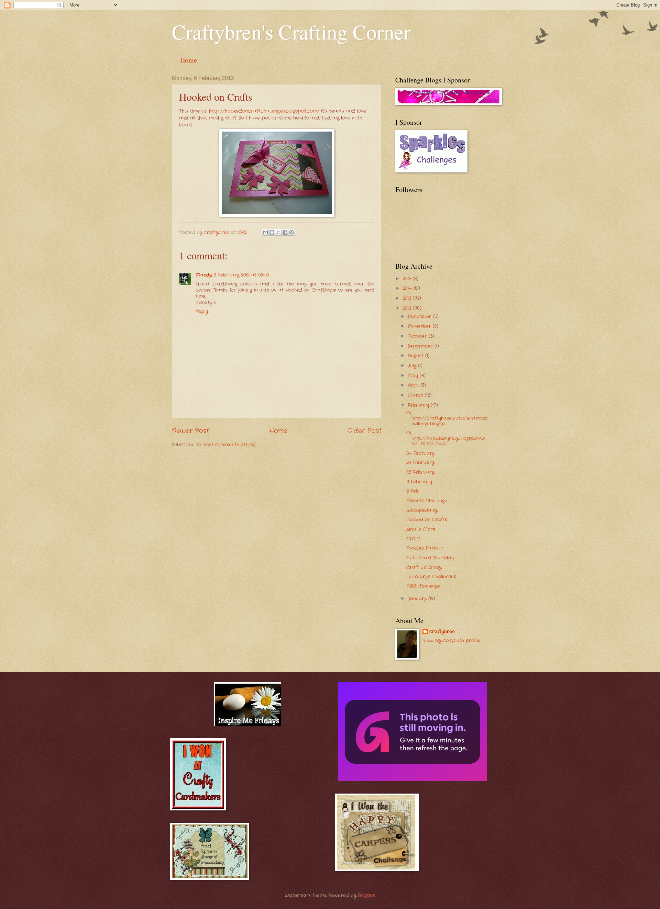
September (421, 346)
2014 (408, 288)
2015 (408, 279)
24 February (420, 453)
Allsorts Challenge (426, 500)
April (414, 385)
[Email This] (265, 232)
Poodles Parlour (424, 548)
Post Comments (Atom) (230, 444)
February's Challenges (431, 576)
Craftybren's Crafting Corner (291, 31)
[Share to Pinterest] (291, 232)
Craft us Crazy (423, 567)
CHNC (413, 539)
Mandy (204, 275)
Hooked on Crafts (426, 519)
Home (188, 60)
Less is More (421, 529)
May (414, 375)
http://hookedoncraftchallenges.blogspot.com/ (264, 111)
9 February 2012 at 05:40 (241, 275)
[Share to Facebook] (285, 232)
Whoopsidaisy (421, 510)
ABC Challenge (423, 586)
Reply (202, 311)
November (420, 326)
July (413, 365)
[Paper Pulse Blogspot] (412, 780)
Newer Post (190, 430)
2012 (408, 308)
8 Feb (412, 491)
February (419, 405)
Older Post (365, 430)
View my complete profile (451, 640)
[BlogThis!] (271, 232)
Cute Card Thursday (430, 557)
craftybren (442, 632)
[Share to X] (278, 232)
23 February (420, 462)
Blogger (366, 895)
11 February (419, 482)
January (418, 598)
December (420, 316)
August (416, 355)
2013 (408, 298)
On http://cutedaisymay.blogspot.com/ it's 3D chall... (445, 438)
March (416, 395)
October (418, 336)
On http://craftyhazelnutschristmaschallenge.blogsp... (447, 418)
